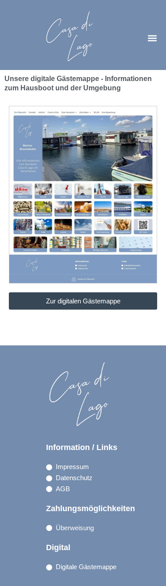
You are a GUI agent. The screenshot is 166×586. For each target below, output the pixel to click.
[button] (152, 38)
